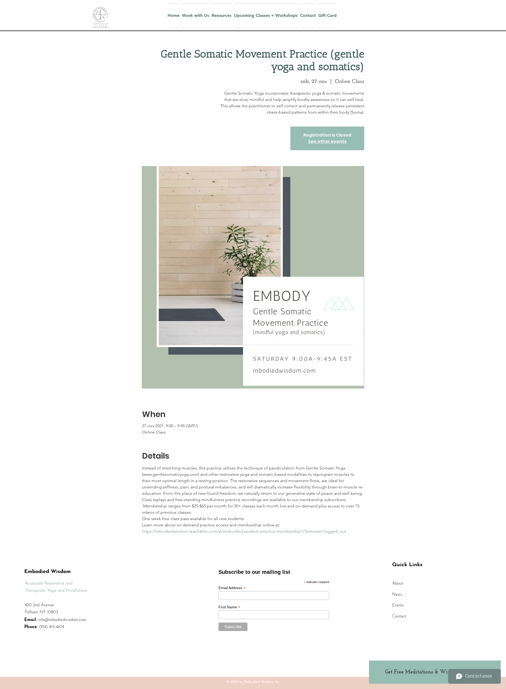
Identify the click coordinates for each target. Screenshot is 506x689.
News (397, 595)
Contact (399, 616)
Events (398, 605)
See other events (327, 141)
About (397, 583)
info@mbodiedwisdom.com (62, 620)
